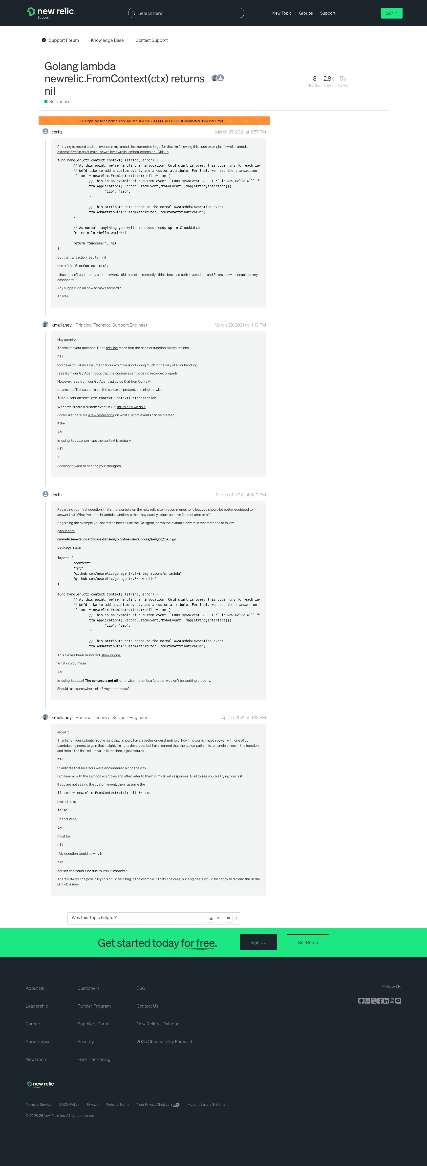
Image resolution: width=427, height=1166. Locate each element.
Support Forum (64, 40)
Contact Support (152, 40)
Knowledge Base (107, 40)
